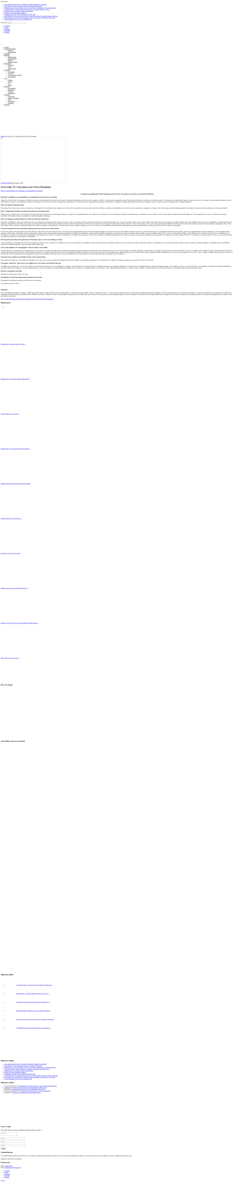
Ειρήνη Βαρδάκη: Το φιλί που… (10, 414)
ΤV (9, 83)
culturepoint (7, 1087)
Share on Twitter (16, 191)
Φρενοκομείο (12, 52)
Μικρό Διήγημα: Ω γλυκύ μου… (10, 658)
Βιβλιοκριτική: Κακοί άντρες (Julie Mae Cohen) (26, 1092)
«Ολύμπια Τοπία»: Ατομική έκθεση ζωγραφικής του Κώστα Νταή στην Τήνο (26, 9)
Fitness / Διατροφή (13, 98)
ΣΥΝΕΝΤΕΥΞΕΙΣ (9, 49)
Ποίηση (10, 60)
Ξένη (9, 67)
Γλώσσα (10, 91)
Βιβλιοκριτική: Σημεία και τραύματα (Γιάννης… (15, 588)
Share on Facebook (6, 191)
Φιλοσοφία (11, 90)
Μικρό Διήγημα (12, 62)
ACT (5, 78)
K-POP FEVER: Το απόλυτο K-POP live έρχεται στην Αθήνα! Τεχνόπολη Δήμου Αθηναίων (31, 16)
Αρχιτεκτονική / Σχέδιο (15, 75)
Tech (9, 100)
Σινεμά (10, 82)
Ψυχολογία (11, 96)
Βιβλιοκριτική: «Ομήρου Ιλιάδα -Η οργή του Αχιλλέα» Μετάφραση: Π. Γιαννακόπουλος (30, 8)
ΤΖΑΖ (42, 299)
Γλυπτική (10, 73)
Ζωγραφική (11, 72)
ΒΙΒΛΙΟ (7, 55)
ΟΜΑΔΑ (7, 105)
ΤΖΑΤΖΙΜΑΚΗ (48, 299)
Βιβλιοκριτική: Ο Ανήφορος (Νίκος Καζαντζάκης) (18, 11)
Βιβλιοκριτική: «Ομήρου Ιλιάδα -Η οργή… (13, 344)
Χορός (10, 85)
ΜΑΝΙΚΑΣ (14, 299)
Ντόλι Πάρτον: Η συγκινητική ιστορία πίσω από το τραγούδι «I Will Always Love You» (29, 18)
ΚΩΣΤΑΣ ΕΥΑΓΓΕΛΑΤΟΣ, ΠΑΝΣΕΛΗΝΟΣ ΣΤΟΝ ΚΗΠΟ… (20, 623)
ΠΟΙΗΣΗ (27, 299)
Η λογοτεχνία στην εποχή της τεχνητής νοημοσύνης (36, 1091)
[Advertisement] (117, 122)
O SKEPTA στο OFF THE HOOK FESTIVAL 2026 (19, 14)
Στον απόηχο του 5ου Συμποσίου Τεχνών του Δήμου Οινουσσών (23, 6)
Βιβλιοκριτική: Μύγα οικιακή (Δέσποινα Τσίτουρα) (15, 483)
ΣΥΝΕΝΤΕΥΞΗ (35, 299)
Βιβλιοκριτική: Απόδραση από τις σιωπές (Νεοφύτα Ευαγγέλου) (38, 1086)
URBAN (7, 95)
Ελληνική (11, 65)
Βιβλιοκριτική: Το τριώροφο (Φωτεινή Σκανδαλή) (15, 449)
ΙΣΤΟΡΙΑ (7, 86)
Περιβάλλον (11, 101)
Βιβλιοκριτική (12, 57)
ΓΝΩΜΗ (7, 54)
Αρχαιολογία (12, 88)
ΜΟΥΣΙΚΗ (7, 63)
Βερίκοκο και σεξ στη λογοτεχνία (10, 553)
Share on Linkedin (26, 191)
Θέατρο (10, 80)
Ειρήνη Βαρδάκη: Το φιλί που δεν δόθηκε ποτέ (18, 19)
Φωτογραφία (11, 77)
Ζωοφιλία (11, 103)
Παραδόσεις (11, 93)
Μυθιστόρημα (12, 59)
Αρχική (6, 47)
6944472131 (8, 1166)
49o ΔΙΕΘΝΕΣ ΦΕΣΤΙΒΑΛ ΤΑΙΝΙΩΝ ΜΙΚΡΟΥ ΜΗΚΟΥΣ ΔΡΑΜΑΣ (25, 4)
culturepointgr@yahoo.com (13, 1167)
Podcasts (10, 50)
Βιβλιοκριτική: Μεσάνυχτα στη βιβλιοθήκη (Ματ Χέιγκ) (30, 1087)
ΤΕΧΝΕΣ (7, 70)
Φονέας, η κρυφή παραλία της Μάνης (15, 13)
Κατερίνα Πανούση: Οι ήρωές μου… (11, 518)
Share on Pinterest (37, 191)
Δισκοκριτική (12, 68)
